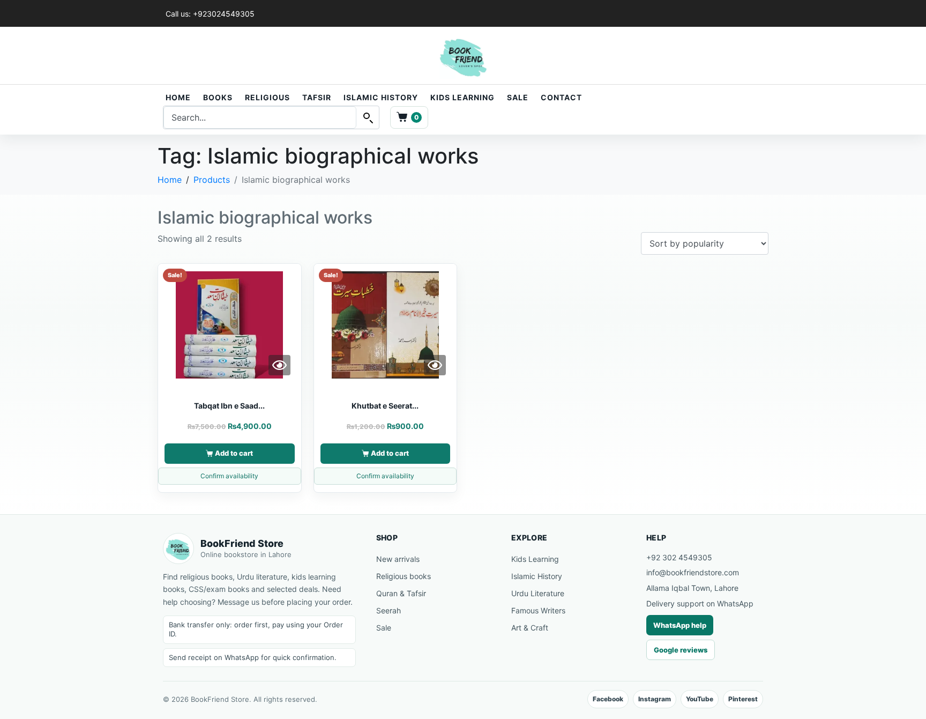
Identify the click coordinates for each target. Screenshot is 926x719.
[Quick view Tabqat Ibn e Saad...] (279, 365)
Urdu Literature (537, 593)
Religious (267, 97)
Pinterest (743, 699)
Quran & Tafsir (401, 593)
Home (178, 97)
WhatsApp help (679, 625)
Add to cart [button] (234, 453)
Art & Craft (529, 627)
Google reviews (680, 650)
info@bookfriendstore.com (692, 572)
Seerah (388, 610)
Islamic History (380, 97)
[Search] (367, 117)
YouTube (699, 699)
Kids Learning (462, 97)
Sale (517, 97)
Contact (561, 97)
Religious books (403, 576)
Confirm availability (229, 476)
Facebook (608, 699)
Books (218, 97)
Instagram (654, 699)
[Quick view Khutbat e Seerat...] (435, 365)
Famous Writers (538, 610)
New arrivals (398, 559)
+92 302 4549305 (679, 557)
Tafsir (316, 97)
